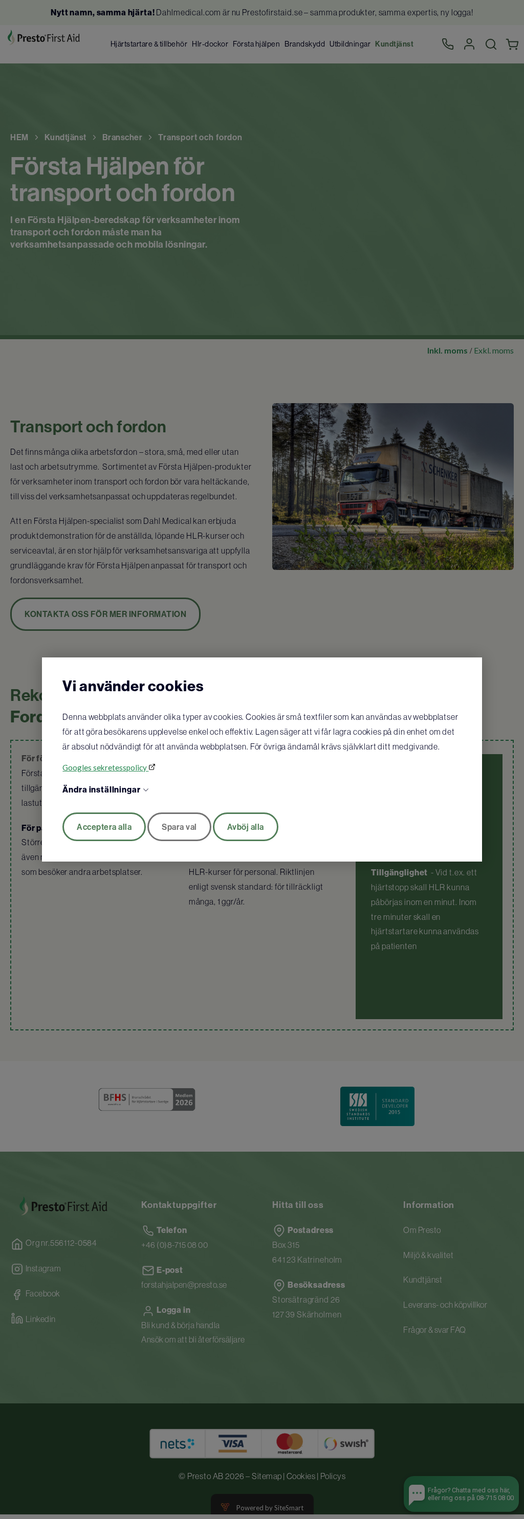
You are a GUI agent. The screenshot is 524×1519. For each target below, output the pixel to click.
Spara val (179, 827)
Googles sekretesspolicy (105, 767)
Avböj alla (245, 827)
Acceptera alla (104, 827)
